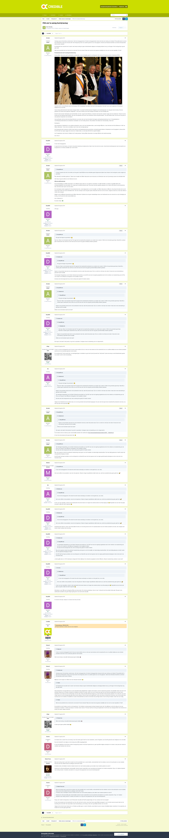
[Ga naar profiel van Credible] (48, 631)
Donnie (48, 736)
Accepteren (121, 834)
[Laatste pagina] (53, 33)
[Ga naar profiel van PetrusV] (48, 654)
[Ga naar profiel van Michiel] (48, 472)
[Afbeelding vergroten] (88, 80)
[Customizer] (126, 6)
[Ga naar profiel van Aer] (48, 377)
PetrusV (48, 645)
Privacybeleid (48, 824)
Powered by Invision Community (122, 825)
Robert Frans (48, 758)
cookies (47, 834)
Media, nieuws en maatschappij (62, 28)
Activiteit (53, 15)
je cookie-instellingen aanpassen (90, 834)
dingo (48, 346)
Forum (45, 15)
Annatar (50, 26)
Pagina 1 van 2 (58, 33)
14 (48, 478)
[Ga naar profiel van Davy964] (48, 149)
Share (114, 27)
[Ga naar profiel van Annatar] (44, 27)
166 (48, 362)
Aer (48, 368)
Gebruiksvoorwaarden (54, 836)
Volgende (49, 33)
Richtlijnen (69, 15)
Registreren (121, 6)
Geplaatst (60, 37)
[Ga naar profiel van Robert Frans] (48, 769)
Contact (61, 15)
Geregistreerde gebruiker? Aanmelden (109, 6)
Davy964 (48, 140)
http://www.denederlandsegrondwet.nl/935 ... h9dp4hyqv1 (101, 432)
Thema (42, 824)
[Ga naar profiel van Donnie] (48, 746)
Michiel (48, 462)
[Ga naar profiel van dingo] (48, 356)
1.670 (48, 775)
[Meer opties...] (125, 38)
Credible (48, 621)
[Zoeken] (126, 15)
